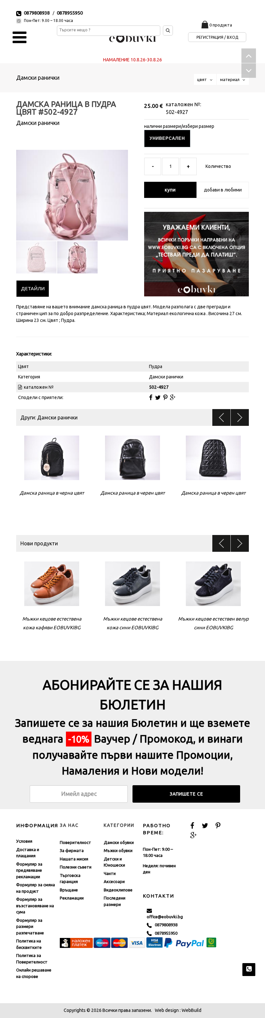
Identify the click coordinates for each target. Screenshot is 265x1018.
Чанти (110, 873)
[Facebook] (151, 397)
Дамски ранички (37, 77)
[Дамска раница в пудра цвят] (72, 190)
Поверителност (75, 842)
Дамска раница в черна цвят (52, 493)
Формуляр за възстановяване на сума (35, 905)
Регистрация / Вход (217, 37)
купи (170, 189)
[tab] (32, 288)
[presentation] (32, 289)
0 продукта (220, 25)
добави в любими (223, 189)
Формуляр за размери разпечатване (30, 926)
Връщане (69, 890)
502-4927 (177, 112)
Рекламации (72, 898)
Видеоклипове (118, 890)
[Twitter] (158, 397)
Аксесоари (114, 881)
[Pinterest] (165, 397)
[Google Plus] (172, 397)
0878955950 (70, 12)
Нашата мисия (74, 859)
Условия (24, 841)
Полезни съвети (75, 867)
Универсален (167, 138)
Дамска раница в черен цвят (133, 493)
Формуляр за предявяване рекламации (29, 870)
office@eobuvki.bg (165, 913)
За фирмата (72, 850)
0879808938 (37, 12)
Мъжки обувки (118, 850)
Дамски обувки (119, 842)
